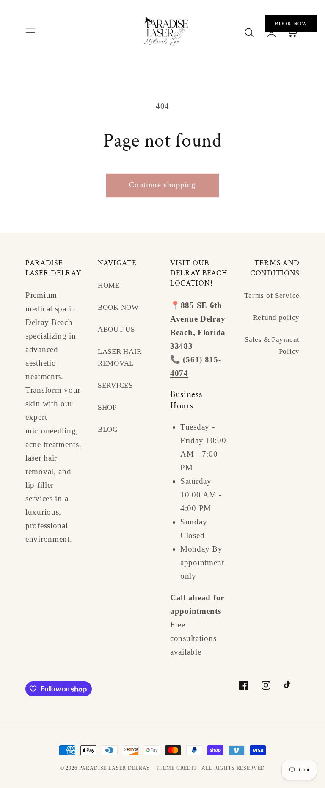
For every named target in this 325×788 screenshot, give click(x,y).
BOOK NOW (118, 307)
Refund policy (276, 318)
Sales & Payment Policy (272, 345)
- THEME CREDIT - (176, 768)
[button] (30, 32)
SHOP (107, 407)
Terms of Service (272, 295)
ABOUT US (116, 329)
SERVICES (115, 385)
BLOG (108, 429)
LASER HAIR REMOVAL (120, 357)
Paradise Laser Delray (115, 768)
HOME (109, 285)
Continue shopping (162, 184)
